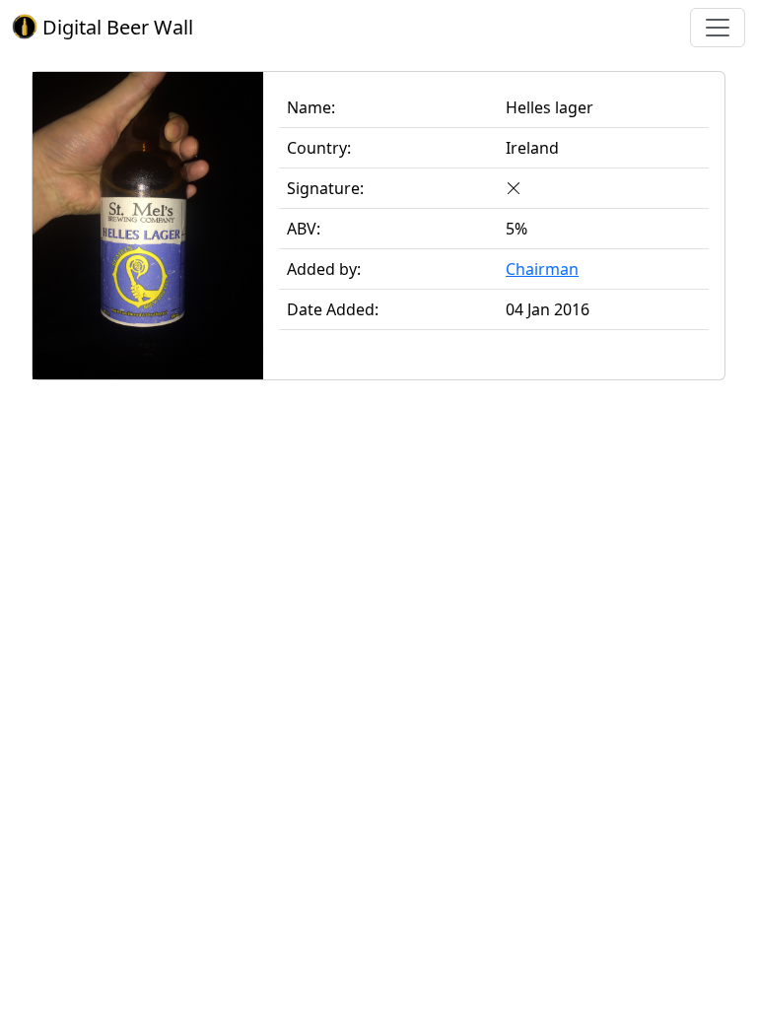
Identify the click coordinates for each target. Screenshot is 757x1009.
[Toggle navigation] (717, 27)
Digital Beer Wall (115, 27)
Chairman (542, 269)
